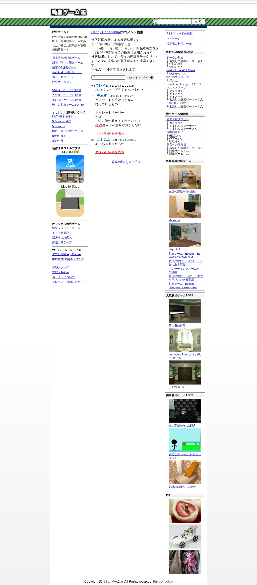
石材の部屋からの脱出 (183, 486)
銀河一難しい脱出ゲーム (67, 131)
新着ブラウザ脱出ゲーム (67, 62)
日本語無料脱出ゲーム (66, 57)
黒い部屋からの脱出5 (182, 425)
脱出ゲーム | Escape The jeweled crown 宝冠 (184, 255)
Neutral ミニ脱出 (177, 102)
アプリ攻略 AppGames (66, 254)
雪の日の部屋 (177, 325)
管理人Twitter (60, 272)
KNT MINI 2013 (62, 116)
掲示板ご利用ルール (179, 43)
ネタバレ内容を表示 (109, 133)
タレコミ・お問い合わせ (67, 281)
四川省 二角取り (62, 237)
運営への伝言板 (176, 144)
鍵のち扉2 (58, 135)
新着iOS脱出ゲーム (64, 67)
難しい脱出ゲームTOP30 (68, 104)
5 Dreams (58, 126)
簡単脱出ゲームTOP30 (66, 90)
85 (92, 140)
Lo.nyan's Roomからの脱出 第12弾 (185, 356)
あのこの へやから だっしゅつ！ (185, 456)
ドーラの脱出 (174, 57)
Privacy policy (163, 581)
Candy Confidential (106, 32)
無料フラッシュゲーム (66, 228)
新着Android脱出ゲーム (67, 72)
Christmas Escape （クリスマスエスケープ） (184, 85)
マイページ (173, 38)
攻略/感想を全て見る (126, 162)
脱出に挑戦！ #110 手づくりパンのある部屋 (186, 277)
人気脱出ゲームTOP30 (66, 95)
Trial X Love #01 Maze (180, 70)
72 (92, 96)
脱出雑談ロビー (176, 132)
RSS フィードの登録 (179, 33)
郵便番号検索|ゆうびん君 (68, 259)
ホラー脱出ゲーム (63, 77)
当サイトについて (63, 277)
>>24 (99, 125)
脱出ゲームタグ (62, 81)
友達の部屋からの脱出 (183, 191)
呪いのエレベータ (177, 77)
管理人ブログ (60, 267)
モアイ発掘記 (60, 232)
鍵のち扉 (57, 140)
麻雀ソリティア (62, 242)
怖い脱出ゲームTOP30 (66, 99)
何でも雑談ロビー (177, 119)
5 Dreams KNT (61, 121)
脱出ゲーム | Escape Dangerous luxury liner (183, 285)
